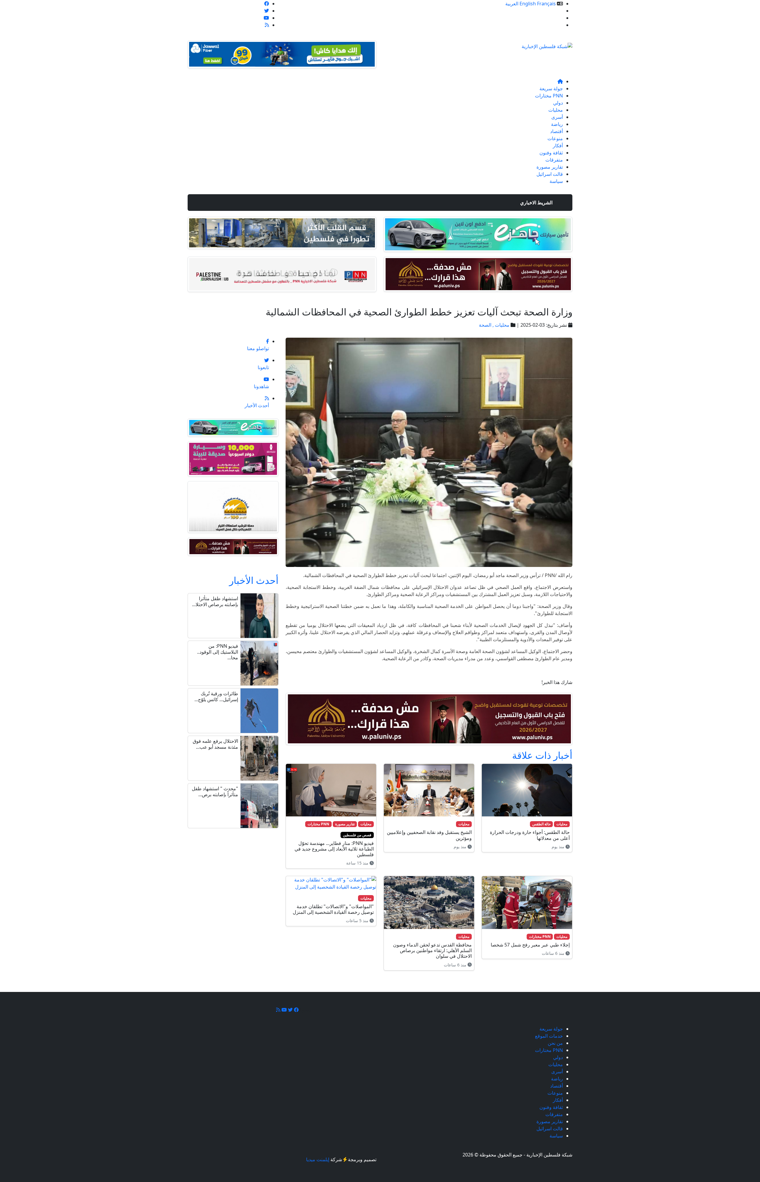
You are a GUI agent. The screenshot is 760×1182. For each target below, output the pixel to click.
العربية (511, 3)
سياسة (556, 181)
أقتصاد (556, 131)
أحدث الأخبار (253, 580)
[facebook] (266, 3)
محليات (555, 110)
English (528, 3)
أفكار (558, 145)
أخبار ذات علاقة (542, 755)
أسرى (557, 117)
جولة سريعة (551, 88)
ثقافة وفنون (551, 152)
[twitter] (266, 10)
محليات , (500, 325)
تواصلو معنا (552, 25)
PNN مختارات (549, 95)
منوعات (555, 138)
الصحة (485, 325)
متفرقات (554, 160)
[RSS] (267, 25)
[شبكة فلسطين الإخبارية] (547, 44)
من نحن (555, 18)
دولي (558, 102)
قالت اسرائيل (549, 174)
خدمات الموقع (549, 10)
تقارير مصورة (549, 167)
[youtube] (266, 18)
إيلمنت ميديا (317, 1159)
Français (546, 3)
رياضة (557, 124)
